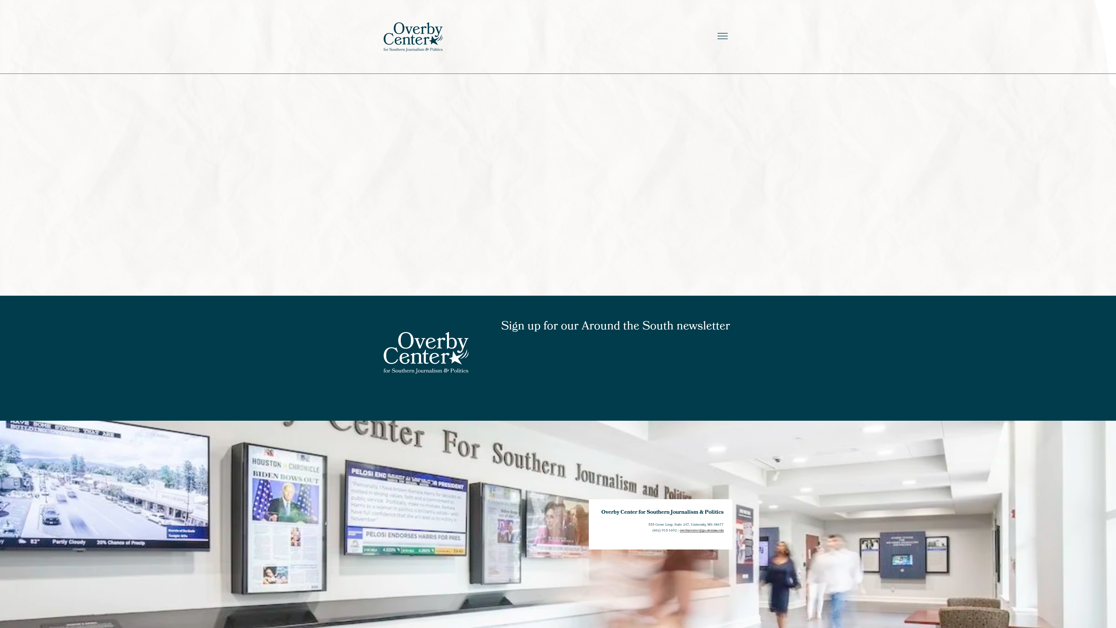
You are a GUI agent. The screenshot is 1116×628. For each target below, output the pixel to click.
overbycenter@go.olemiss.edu (702, 531)
